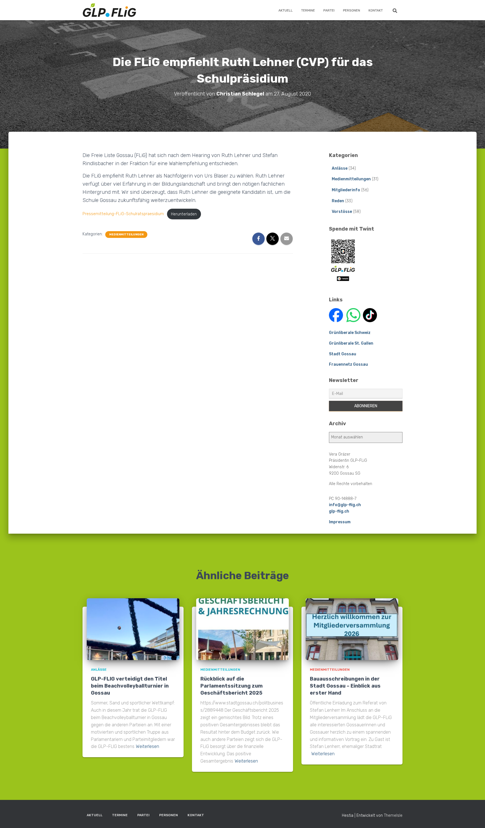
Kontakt (376, 10)
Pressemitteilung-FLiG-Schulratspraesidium (123, 214)
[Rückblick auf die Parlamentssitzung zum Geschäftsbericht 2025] (242, 629)
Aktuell (285, 10)
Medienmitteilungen (126, 234)
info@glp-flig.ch (345, 504)
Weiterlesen (147, 746)
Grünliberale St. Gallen (351, 343)
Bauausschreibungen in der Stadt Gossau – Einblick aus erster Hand (345, 686)
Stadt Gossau (342, 354)
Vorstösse (342, 211)
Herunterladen (184, 214)
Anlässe (339, 168)
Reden (338, 201)
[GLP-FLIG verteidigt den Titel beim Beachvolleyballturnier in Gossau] (133, 629)
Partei (329, 10)
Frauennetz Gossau (348, 364)
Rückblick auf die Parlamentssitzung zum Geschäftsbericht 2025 (231, 686)
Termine (308, 10)
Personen (351, 10)
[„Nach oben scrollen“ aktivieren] (474, 817)
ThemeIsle (393, 815)
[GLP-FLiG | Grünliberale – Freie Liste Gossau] (109, 10)
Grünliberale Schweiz (349, 332)
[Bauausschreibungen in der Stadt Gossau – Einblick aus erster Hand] (352, 629)
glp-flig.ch (339, 511)
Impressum (340, 522)
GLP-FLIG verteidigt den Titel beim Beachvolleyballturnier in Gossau (130, 686)
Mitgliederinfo (346, 190)
